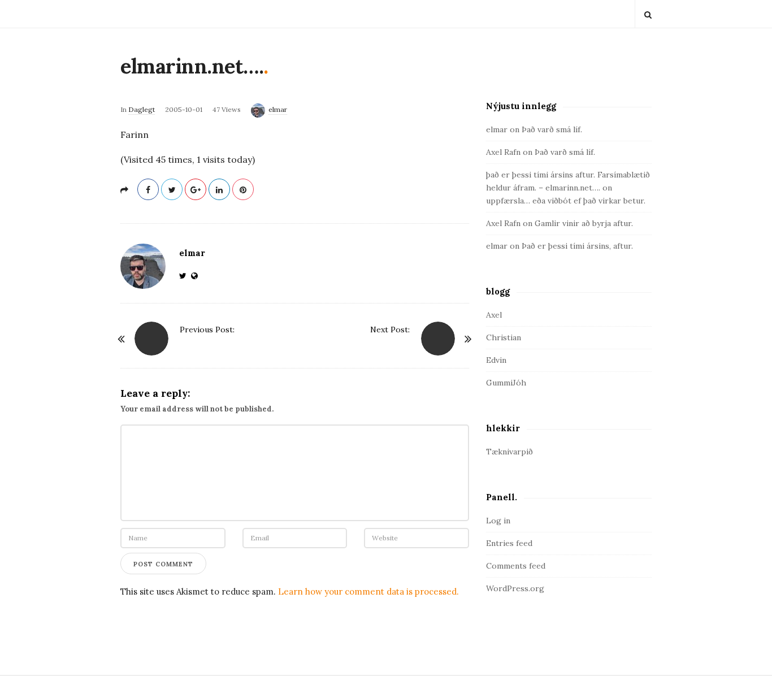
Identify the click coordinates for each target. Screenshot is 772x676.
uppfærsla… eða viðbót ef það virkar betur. (565, 201)
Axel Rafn (503, 152)
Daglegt (141, 109)
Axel (494, 315)
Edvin (496, 360)
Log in (498, 520)
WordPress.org (515, 588)
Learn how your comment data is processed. (368, 591)
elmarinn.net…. (191, 66)
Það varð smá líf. (552, 129)
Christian (503, 337)
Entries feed (509, 543)
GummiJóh (506, 383)
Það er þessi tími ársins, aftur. (577, 246)
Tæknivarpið (509, 452)
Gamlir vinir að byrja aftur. (584, 223)
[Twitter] (185, 276)
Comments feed (515, 566)
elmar (277, 109)
